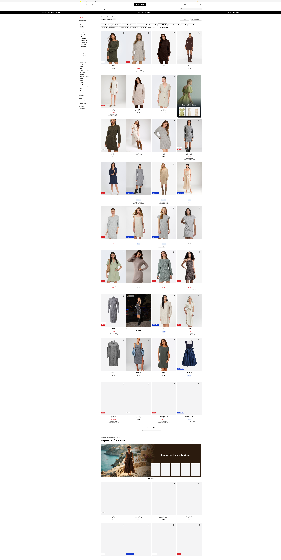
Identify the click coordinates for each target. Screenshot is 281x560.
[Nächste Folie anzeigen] (200, 440)
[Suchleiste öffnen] (181, 9)
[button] (184, 19)
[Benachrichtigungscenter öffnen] (192, 4)
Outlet (83, 1)
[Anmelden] (188, 5)
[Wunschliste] (197, 5)
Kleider (114, 16)
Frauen (81, 4)
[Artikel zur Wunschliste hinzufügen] (123, 33)
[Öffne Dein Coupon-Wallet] (184, 5)
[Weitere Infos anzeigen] (113, 70)
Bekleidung (108, 16)
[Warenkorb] (201, 5)
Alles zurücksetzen (164, 27)
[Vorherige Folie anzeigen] (192, 440)
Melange (119, 16)
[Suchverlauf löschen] (200, 9)
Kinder (94, 4)
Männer (88, 4)
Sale (109, 24)
